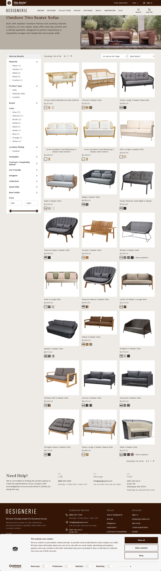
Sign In (135, 515)
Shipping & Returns (140, 519)
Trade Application (121, 3)
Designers (111, 523)
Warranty (136, 523)
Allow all (141, 540)
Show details (122, 566)
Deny (141, 556)
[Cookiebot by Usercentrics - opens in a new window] (15, 566)
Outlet (135, 531)
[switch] (67, 566)
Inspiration (111, 527)
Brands (110, 519)
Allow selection (141, 548)
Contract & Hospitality (117, 531)
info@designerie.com (102, 481)
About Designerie (114, 515)
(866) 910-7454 (64, 481)
